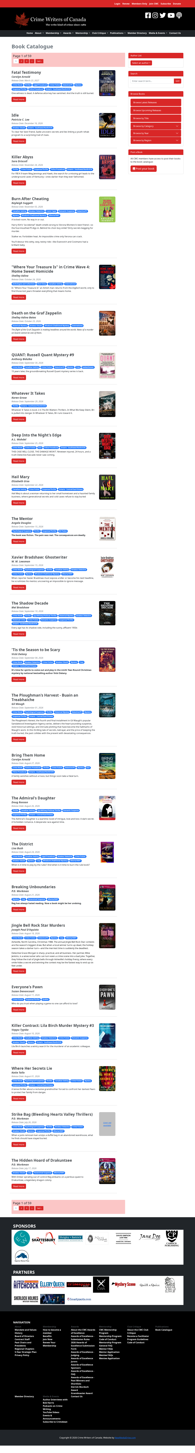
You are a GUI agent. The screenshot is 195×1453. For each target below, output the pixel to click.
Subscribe (166, 3)
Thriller (28, 85)
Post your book (144, 168)
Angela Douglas (21, 523)
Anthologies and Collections (24, 284)
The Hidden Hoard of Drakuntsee (42, 1160)
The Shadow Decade (30, 603)
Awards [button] (67, 33)
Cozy (78, 367)
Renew (126, 3)
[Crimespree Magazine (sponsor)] (79, 1284)
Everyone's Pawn (27, 986)
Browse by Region (142, 140)
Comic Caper (51, 211)
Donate (177, 3)
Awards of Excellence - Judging (82, 1354)
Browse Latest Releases (145, 102)
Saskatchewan (88, 367)
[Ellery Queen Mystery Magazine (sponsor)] (52, 1284)
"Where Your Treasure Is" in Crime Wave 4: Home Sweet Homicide (51, 269)
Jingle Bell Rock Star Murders (38, 925)
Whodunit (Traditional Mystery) (33, 215)
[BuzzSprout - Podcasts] (179, 15)
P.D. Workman (20, 891)
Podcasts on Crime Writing (52, 1407)
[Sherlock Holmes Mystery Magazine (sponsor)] (26, 1298)
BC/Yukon (63, 531)
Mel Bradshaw (20, 607)
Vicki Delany (19, 654)
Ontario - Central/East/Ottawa (71, 489)
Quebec (45, 999)
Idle (15, 115)
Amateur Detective (36, 211)
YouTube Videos (51, 1412)
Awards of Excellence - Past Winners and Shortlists (82, 1380)
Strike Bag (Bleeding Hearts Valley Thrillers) (52, 1114)
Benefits (47, 1336)
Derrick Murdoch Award (80, 1388)
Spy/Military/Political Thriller (45, 615)
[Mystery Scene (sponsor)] (123, 1284)
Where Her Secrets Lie (32, 1068)
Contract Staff (22, 1339)
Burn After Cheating (30, 198)
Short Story (41, 284)
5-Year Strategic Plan (26, 1352)
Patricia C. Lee (20, 119)
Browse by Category (143, 126)
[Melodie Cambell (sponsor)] (97, 1238)
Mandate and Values (25, 1329)
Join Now (47, 1339)
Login (117, 3)
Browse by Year (141, 133)
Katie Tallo (18, 1072)
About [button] (38, 33)
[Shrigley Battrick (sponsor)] (70, 1238)
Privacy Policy (22, 1355)
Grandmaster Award (82, 1393)
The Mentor (22, 518)
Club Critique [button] (99, 33)
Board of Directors (24, 1336)
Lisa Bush (17, 848)
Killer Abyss (22, 156)
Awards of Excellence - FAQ (82, 1373)
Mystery (78, 85)
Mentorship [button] (81, 33)
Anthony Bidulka (22, 359)
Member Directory (137, 33)
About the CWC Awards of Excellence (83, 1331)
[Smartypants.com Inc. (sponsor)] (79, 1298)
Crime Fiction (54, 85)
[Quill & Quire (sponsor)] (150, 1284)
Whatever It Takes (28, 393)
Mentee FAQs (106, 1355)
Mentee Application (109, 1358)
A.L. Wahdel (19, 439)
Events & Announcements (51, 1417)
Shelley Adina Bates (24, 317)
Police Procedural (36, 89)
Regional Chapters (24, 1348)
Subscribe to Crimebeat (55, 1421)
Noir (40, 447)
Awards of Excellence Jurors (82, 1360)
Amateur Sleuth (19, 128)
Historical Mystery (20, 325)
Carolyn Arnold (21, 77)
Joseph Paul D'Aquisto (25, 929)
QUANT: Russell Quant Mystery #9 (43, 354)
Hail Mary (20, 476)
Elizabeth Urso (20, 481)
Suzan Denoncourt (23, 991)
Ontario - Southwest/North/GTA (58, 89)
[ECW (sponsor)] (22, 1238)
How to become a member (52, 1331)
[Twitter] (163, 15)
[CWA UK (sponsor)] (101, 1284)
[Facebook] (148, 15)
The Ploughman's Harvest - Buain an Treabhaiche (45, 697)
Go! (177, 81)
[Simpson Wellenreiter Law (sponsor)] (123, 1238)
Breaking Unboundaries (34, 886)
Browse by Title (141, 118)
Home (30, 33)
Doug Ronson (20, 802)
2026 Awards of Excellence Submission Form (83, 1345)
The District (22, 843)
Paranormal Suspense (36, 899)
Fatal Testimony (26, 72)
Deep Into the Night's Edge (36, 434)
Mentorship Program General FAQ (110, 1344)
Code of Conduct (135, 1342)
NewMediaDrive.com (125, 1437)
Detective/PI (68, 85)
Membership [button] (53, 33)
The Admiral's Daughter (33, 797)
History (18, 1333)
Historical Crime (19, 620)
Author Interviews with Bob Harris (55, 1401)
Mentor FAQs (106, 1348)
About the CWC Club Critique (137, 1331)
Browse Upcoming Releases (147, 110)
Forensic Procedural (33, 767)
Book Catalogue (32, 46)
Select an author (140, 62)
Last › (39, 61)
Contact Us (175, 33)
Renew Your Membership (49, 1344)
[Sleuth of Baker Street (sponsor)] (169, 1284)
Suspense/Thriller (20, 89)
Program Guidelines (137, 1339)
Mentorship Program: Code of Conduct (110, 1338)
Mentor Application (109, 1352)
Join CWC (154, 3)
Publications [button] (117, 33)
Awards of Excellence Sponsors (82, 1366)
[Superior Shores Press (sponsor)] (22, 1255)
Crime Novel (17, 85)
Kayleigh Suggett (22, 203)
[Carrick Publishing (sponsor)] (172, 1238)
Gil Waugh (18, 704)
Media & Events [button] (157, 33)
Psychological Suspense (22, 531)
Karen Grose (19, 397)
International (70, 284)
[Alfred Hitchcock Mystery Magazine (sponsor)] (26, 1284)
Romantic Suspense (67, 211)
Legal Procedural (40, 85)
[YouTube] (171, 15)
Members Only (139, 3)
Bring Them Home (28, 755)
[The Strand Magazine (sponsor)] (52, 1298)
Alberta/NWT (54, 215)
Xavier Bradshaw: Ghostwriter (39, 557)
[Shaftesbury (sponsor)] (44, 1238)
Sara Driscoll (19, 161)
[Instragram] (155, 15)
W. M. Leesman (21, 561)
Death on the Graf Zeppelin (37, 313)
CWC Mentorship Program (108, 1331)
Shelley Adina (20, 275)
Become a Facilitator (138, 1336)
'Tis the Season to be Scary (36, 649)
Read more (18, 99)
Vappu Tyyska (20, 1029)
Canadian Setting (19, 211)
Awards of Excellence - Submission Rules (82, 1338)
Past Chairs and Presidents (23, 1344)
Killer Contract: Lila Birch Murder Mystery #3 (53, 1025)
